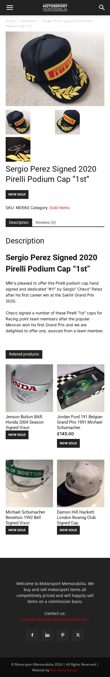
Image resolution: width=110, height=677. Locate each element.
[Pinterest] (62, 635)
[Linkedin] (47, 635)
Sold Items (29, 20)
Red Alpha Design (64, 670)
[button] (10, 7)
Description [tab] (19, 222)
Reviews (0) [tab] (46, 222)
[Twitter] (77, 635)
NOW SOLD (17, 194)
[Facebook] (32, 635)
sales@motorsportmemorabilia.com (55, 619)
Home (10, 20)
